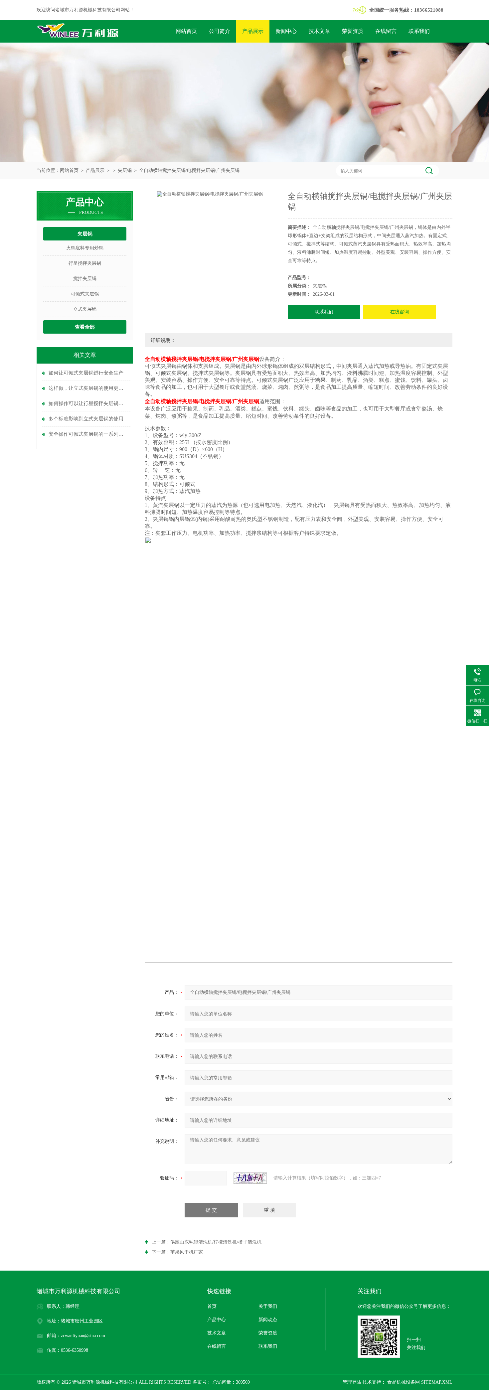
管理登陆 (352, 1382)
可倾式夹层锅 (85, 293)
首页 (212, 1306)
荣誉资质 (352, 31)
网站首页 (186, 31)
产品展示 (252, 31)
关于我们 (267, 1306)
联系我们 (419, 31)
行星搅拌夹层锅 (85, 263)
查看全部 (85, 327)
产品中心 (216, 1319)
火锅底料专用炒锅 (84, 247)
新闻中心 (286, 31)
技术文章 (319, 31)
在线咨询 (399, 311)
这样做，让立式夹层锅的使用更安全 (88, 388)
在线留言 (386, 31)
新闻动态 (267, 1319)
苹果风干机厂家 (186, 1252)
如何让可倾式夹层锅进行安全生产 (86, 373)
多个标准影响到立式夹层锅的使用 (86, 418)
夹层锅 (125, 170)
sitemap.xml (436, 1382)
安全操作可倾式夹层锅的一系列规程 (88, 434)
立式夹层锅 (84, 309)
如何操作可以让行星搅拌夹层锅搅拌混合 (88, 403)
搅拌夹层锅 (84, 278)
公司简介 (219, 31)
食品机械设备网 (403, 1382)
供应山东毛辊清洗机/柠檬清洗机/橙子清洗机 (215, 1242)
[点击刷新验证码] (250, 1178)
